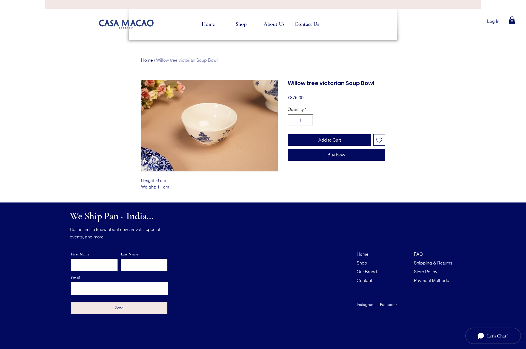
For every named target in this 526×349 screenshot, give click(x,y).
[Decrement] (292, 120)
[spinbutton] (300, 120)
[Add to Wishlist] (379, 140)
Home (147, 60)
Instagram (366, 304)
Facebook (389, 304)
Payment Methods (431, 280)
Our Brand (367, 271)
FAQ (418, 254)
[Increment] (308, 120)
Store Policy (425, 271)
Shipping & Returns (433, 263)
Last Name (129, 254)
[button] (512, 20)
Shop (362, 263)
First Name (80, 254)
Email (75, 278)
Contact (364, 280)
